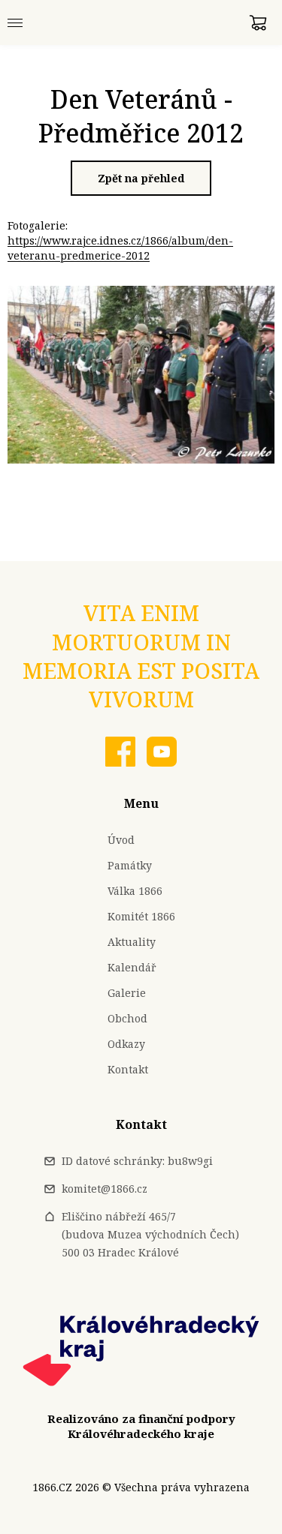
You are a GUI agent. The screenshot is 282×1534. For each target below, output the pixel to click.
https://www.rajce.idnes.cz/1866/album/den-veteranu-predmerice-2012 (120, 248)
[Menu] (15, 22)
